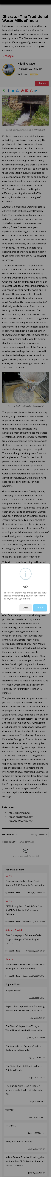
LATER (26, 607)
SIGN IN (40, 607)
